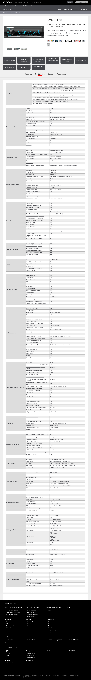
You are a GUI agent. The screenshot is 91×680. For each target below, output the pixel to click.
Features (59, 9)
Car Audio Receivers (16, 6)
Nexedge (8, 653)
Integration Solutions (53, 632)
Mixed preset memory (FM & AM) (35, 216)
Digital (7, 651)
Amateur (7, 660)
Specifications (68, 9)
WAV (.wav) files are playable (34, 252)
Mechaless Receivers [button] (28, 6)
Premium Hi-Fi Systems (54, 640)
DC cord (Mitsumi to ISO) (33, 566)
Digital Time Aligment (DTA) (33, 340)
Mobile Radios (30, 655)
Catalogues (6, 12)
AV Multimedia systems (12, 610)
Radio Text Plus (30, 224)
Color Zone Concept (31, 194)
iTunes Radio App (30, 297)
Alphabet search (30, 280)
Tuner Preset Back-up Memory (34, 220)
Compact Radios (73, 640)
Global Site (34, 675)
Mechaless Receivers (32, 614)
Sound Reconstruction (32, 349)
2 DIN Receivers (31, 616)
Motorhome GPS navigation (13, 612)
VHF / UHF (9, 665)
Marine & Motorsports (54, 608)
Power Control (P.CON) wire (33, 421)
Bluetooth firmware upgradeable (35, 410)
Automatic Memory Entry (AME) (34, 218)
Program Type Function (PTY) (34, 239)
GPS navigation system (12, 614)
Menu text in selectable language (35, 165)
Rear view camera (31, 624)
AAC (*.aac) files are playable (34, 246)
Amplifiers (71, 608)
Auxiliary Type (29, 313)
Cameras (50, 622)
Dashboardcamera (31, 622)
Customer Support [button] (15, 12)
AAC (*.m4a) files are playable (34, 244)
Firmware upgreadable (32, 141)
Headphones (9, 640)
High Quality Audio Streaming (34, 373)
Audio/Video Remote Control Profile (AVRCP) (36, 379)
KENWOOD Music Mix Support (34, 388)
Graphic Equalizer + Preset (33, 336)
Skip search (29, 282)
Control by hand (30, 288)
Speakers (8, 619)
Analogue (29, 651)
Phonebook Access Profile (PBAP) (35, 377)
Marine (50, 610)
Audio (28, 2)
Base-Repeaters (31, 657)
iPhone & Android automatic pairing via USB (36, 383)
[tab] (28, 75)
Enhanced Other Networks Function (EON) (36, 236)
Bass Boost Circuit (31, 330)
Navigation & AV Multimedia (13, 608)
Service (41, 675)
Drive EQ (28, 358)
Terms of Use (56, 675)
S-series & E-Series (11, 626)
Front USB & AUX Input (32, 417)
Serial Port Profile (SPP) (32, 375)
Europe (70, 2)
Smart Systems (30, 640)
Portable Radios (31, 653)
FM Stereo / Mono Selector (33, 205)
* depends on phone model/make (35, 412)
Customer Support (74, 675)
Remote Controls (52, 626)
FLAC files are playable (32, 254)
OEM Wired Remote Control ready (35, 430)
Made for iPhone (30, 275)
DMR (7, 655)
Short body (29, 145)
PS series (8, 624)
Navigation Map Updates (54, 630)
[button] (24, 32)
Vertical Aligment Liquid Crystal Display (36, 154)
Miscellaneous (51, 628)
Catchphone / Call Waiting (33, 390)
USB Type (28, 260)
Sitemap (48, 675)
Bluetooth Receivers (32, 612)
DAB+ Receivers (31, 610)
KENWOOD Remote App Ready (34, 386)
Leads (49, 624)
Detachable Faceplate (32, 111)
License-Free (72, 651)
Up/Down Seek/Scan (31, 209)
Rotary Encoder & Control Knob (34, 115)
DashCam (29, 619)
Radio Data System (31, 222)
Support (77, 9)
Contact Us (64, 675)
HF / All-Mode (9, 663)
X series (8, 622)
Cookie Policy (28, 676)
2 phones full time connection (34, 370)
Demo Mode (29, 163)
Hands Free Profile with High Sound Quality (35, 367)
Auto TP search (30, 233)
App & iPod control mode (33, 290)
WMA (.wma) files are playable (34, 250)
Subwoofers (9, 628)
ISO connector (30, 134)
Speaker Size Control (32, 345)
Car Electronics (20, 2)
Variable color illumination (33, 192)
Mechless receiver (31, 143)
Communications (36, 2)
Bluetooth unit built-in (32, 136)
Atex (48, 651)
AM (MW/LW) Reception (32, 207)
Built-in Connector (31, 132)
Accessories (84, 9)
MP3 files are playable (32, 248)
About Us (27, 675)
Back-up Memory (30, 119)
